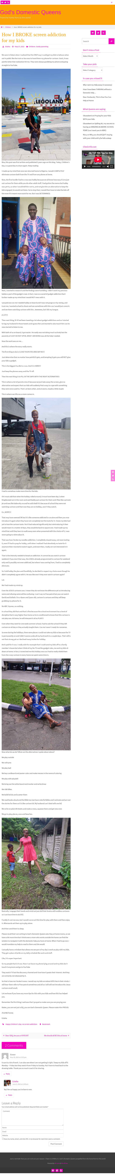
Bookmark (46, 1024)
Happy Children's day (13, 1024)
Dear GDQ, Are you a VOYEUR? (17, 1035)
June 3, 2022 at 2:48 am (20, 1084)
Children (8, 27)
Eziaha (7, 46)
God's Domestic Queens (30, 12)
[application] (98, 159)
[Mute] (108, 166)
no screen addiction (29, 1024)
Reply (8, 1074)
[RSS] (8, 2)
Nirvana (57, 1163)
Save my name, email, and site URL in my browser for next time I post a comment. (32, 1139)
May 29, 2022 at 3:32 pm (18, 1057)
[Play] (85, 166)
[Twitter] (5, 2)
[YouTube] (2, 2)
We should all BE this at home (55, 1035)
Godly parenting (42, 46)
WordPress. (64, 1163)
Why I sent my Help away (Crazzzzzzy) (97, 85)
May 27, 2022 (19, 46)
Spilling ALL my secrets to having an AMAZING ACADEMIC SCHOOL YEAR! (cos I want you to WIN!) (98, 127)
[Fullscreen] (111, 166)
